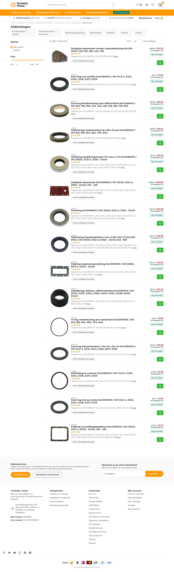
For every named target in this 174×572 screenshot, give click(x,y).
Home (13, 23)
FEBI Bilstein (94, 505)
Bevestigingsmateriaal (97, 12)
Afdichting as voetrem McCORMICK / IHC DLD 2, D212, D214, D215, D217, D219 (102, 374)
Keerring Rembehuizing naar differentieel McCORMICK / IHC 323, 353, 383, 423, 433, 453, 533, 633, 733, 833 (103, 104)
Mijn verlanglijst (134, 501)
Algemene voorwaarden (99, 520)
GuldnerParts (94, 509)
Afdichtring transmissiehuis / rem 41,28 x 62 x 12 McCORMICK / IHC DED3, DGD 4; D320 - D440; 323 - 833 (103, 238)
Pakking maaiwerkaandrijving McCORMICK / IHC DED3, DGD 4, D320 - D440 (102, 265)
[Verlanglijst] (153, 4)
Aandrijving (76, 23)
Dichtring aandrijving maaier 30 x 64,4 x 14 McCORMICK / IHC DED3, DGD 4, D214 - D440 (103, 158)
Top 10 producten (121, 12)
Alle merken (19, 47)
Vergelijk (131, 505)
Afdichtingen (87, 23)
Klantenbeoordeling (122, 18)
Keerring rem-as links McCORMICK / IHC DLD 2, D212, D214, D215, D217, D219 (101, 78)
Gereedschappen (73, 12)
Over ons (92, 494)
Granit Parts (93, 498)
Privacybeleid (94, 524)
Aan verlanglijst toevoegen (83, 61)
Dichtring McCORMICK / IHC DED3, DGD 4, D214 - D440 (103, 210)
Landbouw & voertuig (20, 12)
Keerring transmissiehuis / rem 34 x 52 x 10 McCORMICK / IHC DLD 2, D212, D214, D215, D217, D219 (103, 347)
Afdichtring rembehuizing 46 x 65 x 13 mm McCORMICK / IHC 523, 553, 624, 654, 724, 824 (103, 131)
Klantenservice (145, 18)
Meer (116, 56)
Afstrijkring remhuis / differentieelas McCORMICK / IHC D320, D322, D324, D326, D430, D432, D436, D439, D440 (102, 293)
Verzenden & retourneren (47, 475)
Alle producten (134, 509)
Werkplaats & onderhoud (47, 12)
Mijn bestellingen (135, 498)
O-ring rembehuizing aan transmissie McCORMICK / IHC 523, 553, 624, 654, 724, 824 (102, 321)
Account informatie (136, 494)
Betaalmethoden (96, 528)
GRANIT (17, 50)
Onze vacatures (95, 536)
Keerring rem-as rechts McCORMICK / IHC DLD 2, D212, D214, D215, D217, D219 (102, 401)
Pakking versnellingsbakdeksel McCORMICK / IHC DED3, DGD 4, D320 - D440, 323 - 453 (103, 428)
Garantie (92, 539)
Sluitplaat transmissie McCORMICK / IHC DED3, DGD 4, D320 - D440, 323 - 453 (102, 183)
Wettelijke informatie (97, 532)
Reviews (92, 543)
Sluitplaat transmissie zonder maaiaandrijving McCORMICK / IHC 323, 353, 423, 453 (102, 49)
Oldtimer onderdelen (44, 23)
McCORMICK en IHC (62, 23)
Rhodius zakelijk (95, 501)
